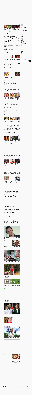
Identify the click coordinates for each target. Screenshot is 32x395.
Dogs (21, 37)
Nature (21, 41)
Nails (21, 40)
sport (21, 45)
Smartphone (22, 44)
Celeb (21, 36)
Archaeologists (22, 33)
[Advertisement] (16, 7)
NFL (21, 42)
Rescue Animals (22, 43)
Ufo (21, 47)
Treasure (22, 46)
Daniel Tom (9, 43)
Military (21, 38)
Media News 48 (4, 386)
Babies (21, 34)
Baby (21, 35)
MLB (21, 39)
